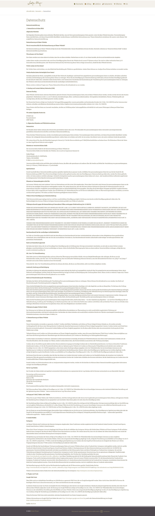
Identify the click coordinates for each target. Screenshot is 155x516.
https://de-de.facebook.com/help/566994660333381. (109, 467)
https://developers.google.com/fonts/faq (74, 498)
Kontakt (96, 511)
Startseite (74, 511)
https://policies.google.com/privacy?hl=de (38, 500)
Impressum (81, 511)
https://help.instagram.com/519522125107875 (77, 467)
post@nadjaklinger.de (37, 160)
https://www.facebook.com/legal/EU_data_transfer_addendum (45, 467)
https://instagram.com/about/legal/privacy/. (90, 470)
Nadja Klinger (35, 511)
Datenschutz (89, 511)
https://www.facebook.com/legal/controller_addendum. (42, 456)
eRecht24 (33, 503)
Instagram (106, 511)
